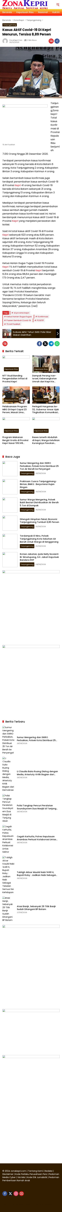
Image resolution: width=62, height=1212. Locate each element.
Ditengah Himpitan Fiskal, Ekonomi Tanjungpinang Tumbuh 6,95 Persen (39, 521)
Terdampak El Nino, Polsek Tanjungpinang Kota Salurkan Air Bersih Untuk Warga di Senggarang (39, 538)
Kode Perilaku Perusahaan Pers (31, 1174)
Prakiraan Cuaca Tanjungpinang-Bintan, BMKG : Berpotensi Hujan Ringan (38, 484)
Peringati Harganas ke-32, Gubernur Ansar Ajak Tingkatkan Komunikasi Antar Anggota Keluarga (45, 409)
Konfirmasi (43, 316)
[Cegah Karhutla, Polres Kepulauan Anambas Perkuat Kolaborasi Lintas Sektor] (8, 839)
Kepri (18, 185)
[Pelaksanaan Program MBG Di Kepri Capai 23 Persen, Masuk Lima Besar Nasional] (16, 395)
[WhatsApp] (57, 343)
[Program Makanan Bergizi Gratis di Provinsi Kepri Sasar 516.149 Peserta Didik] (16, 425)
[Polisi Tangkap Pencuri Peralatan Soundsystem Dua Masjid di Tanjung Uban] (8, 808)
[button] (58, 4)
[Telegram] (51, 343)
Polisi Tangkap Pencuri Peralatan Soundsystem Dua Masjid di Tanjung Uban (36, 807)
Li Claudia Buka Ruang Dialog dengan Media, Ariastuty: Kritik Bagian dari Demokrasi (37, 773)
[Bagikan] (57, 41)
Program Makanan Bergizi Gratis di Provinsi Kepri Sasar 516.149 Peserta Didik (15, 440)
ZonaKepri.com (15, 40)
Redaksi (49, 1170)
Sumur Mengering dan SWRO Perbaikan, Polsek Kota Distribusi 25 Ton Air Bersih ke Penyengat (39, 466)
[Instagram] (16, 1193)
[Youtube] (21, 1193)
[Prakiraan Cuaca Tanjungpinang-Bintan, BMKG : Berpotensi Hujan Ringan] (9, 486)
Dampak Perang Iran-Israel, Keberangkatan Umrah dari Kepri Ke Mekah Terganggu (44, 378)
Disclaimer (8, 1174)
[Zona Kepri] (25, 4)
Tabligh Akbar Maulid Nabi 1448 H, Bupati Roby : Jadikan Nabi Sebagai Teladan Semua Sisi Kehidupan (36, 874)
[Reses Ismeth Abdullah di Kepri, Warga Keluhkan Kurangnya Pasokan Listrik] (46, 425)
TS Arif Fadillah (13, 324)
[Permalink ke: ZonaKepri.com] (5, 41)
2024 (7, 1170)
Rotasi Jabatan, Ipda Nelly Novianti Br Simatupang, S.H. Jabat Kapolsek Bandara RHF (39, 557)
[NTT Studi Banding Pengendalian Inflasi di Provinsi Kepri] (16, 364)
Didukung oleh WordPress (16, 1204)
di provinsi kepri (21, 312)
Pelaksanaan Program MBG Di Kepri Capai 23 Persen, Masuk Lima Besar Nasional (14, 409)
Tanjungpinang (9, 25)
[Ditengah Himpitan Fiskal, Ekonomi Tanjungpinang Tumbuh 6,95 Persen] (9, 523)
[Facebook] (39, 343)
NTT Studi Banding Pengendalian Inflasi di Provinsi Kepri (14, 378)
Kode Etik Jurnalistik (37, 1177)
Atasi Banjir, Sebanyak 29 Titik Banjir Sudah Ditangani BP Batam (36, 908)
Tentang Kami (35, 1170)
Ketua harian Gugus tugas (19, 316)
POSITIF (40, 320)
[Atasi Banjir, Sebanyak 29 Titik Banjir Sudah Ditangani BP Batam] (8, 909)
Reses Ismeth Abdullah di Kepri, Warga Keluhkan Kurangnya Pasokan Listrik (46, 440)
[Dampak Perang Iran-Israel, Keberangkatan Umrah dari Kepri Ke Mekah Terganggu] (46, 364)
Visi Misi (21, 1177)
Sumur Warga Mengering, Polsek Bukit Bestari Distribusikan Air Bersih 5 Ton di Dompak (39, 502)
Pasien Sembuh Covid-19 (18, 320)
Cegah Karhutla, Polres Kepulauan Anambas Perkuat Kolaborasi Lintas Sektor (36, 838)
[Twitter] (45, 343)
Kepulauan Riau (11, 369)
